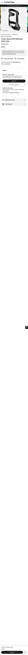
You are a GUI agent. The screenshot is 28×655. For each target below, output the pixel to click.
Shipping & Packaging (14, 92)
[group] (14, 19)
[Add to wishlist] (25, 652)
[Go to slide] (11, 30)
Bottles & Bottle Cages (6, 36)
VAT (8, 91)
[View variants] (1, 30)
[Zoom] (3, 9)
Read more (21, 89)
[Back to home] (9, 2)
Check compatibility (5, 64)
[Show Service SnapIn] (26, 327)
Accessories (15, 34)
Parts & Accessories (5, 34)
